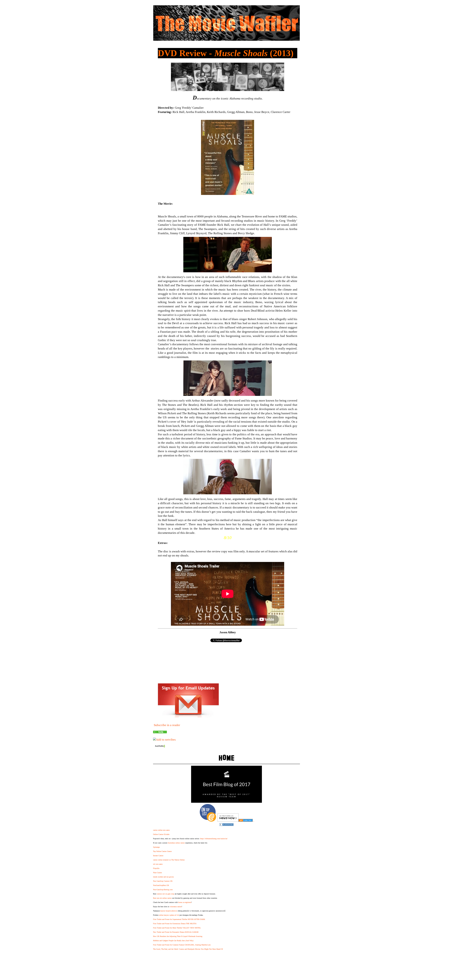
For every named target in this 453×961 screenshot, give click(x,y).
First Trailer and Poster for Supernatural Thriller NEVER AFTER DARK (179, 919)
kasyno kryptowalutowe (168, 911)
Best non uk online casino (162, 898)
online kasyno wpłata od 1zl (169, 915)
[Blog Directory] (246, 820)
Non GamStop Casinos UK (163, 881)
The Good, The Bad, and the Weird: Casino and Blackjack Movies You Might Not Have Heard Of (188, 949)
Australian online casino (176, 843)
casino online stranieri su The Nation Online (169, 860)
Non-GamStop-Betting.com (163, 890)
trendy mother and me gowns (163, 877)
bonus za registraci (184, 902)
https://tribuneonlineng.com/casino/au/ (214, 839)
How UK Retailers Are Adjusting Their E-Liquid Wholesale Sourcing (177, 936)
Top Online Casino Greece (162, 851)
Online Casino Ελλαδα (161, 834)
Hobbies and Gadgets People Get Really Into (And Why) (173, 941)
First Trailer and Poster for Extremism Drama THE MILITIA (174, 924)
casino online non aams (161, 830)
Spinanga (156, 847)
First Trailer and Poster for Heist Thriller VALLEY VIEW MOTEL (177, 928)
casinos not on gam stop (165, 894)
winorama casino (176, 907)
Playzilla (156, 868)
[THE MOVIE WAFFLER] (160, 732)
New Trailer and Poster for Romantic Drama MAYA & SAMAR (176, 932)
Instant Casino (158, 856)
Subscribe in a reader (167, 725)
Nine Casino (157, 873)
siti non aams (158, 864)
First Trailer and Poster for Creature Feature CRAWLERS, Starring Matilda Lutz (182, 945)
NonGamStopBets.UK (161, 885)
